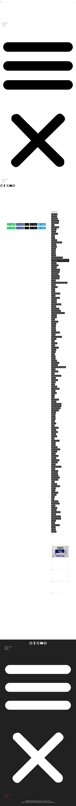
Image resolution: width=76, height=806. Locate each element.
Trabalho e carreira (56, 512)
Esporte (53, 326)
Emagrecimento (55, 308)
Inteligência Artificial (56, 375)
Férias (53, 345)
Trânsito (53, 514)
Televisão (54, 510)
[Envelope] (13, 185)
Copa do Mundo (55, 278)
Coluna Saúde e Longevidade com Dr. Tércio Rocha (60, 260)
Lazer (53, 384)
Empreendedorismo (56, 310)
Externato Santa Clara (56, 336)
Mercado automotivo (56, 403)
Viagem (53, 529)
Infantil (53, 369)
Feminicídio (54, 343)
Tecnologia (54, 507)
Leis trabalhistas (55, 388)
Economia (54, 300)
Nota (53, 425)
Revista (53, 464)
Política (53, 442)
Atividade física (55, 227)
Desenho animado (55, 293)
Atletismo (54, 229)
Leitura (53, 391)
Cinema (53, 253)
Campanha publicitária (56, 242)
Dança (53, 291)
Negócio (53, 423)
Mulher (53, 414)
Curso (53, 289)
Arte (53, 225)
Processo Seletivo (55, 449)
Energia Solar (55, 321)
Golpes (53, 356)
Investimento (54, 380)
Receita (53, 453)
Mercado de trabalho (56, 406)
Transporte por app (56, 516)
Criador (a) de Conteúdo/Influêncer (59, 282)
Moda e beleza (55, 410)
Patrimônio (54, 436)
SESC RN (54, 494)
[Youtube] (10, 185)
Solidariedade (55, 501)
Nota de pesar (55, 427)
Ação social (54, 214)
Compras (54, 263)
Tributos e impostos (56, 518)
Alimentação (54, 218)
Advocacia (54, 216)
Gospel (53, 358)
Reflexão (54, 458)
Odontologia (54, 432)
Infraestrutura (55, 371)
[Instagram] (1, 185)
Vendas (53, 527)
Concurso (54, 267)
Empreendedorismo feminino (58, 313)
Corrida (53, 280)
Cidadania (54, 246)
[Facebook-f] (4, 185)
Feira (53, 341)
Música (53, 419)
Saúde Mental (55, 479)
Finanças (54, 349)
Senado (53, 488)
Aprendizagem (55, 223)
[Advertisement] (38, 197)
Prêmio (53, 445)
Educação (54, 302)
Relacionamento (55, 460)
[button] (38, 102)
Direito (53, 295)
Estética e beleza (55, 332)
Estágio (53, 328)
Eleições (53, 306)
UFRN (53, 523)
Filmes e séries (55, 347)
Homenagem (54, 365)
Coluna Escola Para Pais (57, 257)
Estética (53, 330)
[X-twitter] (7, 185)
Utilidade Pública (55, 525)
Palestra (53, 434)
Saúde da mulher (55, 477)
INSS (53, 373)
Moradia (53, 412)
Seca (53, 481)
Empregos (54, 315)
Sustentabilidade (55, 503)
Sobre (3, 24)
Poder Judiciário (55, 440)
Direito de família (55, 297)
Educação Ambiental (56, 304)
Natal (53, 421)
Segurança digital (55, 486)
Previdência (54, 447)
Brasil (53, 235)
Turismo (53, 520)
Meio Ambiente (55, 399)
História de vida (55, 362)
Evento (53, 334)
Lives (53, 395)
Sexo (53, 497)
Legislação (54, 386)
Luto (53, 397)
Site (53, 499)
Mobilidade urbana (56, 408)
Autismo (53, 231)
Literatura (54, 393)
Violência (54, 531)
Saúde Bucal (54, 473)
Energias (54, 323)
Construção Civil (55, 271)
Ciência (53, 251)
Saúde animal (55, 471)
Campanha (54, 240)
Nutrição (54, 429)
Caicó (53, 238)
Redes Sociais (55, 455)
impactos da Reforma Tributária (58, 367)
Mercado (54, 401)
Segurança (54, 484)
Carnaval (54, 244)
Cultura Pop (54, 287)
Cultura (53, 284)
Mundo (53, 416)
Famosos (54, 339)
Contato (4, 25)
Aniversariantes (55, 220)
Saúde (53, 468)
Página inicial (5, 179)
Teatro (53, 505)
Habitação (54, 360)
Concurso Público (55, 269)
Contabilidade (55, 274)
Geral (53, 354)
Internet (53, 378)
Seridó (53, 490)
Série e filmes (55, 492)
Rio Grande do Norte (56, 466)
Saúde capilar (55, 475)
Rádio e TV (54, 451)
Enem (53, 319)
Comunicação (55, 265)
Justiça (53, 382)
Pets (53, 438)
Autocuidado (54, 233)
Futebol (53, 352)
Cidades (53, 248)
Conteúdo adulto (55, 276)
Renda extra (54, 462)
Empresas (54, 317)
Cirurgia (53, 255)
